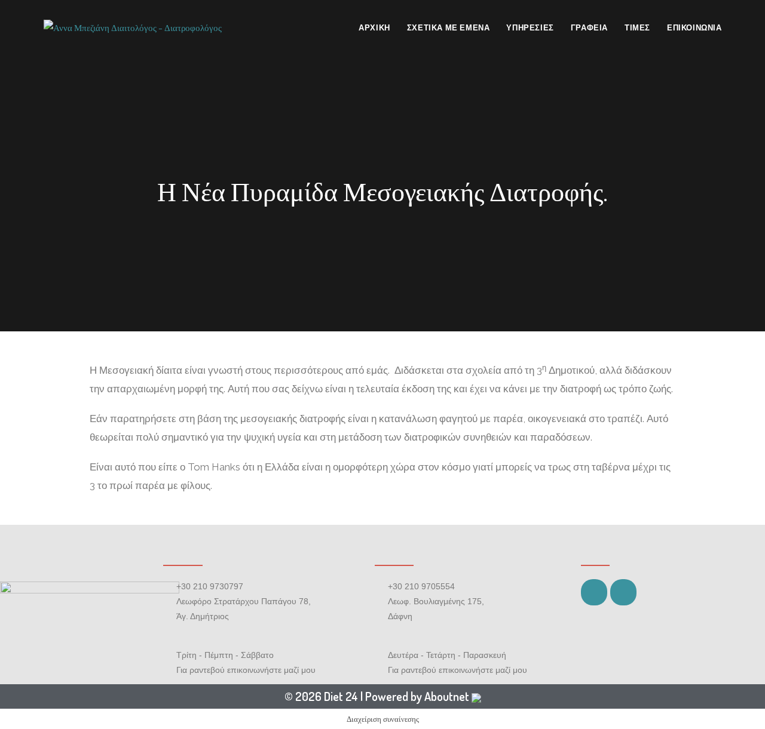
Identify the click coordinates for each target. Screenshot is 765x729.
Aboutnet (446, 696)
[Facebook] (594, 592)
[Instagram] (623, 592)
